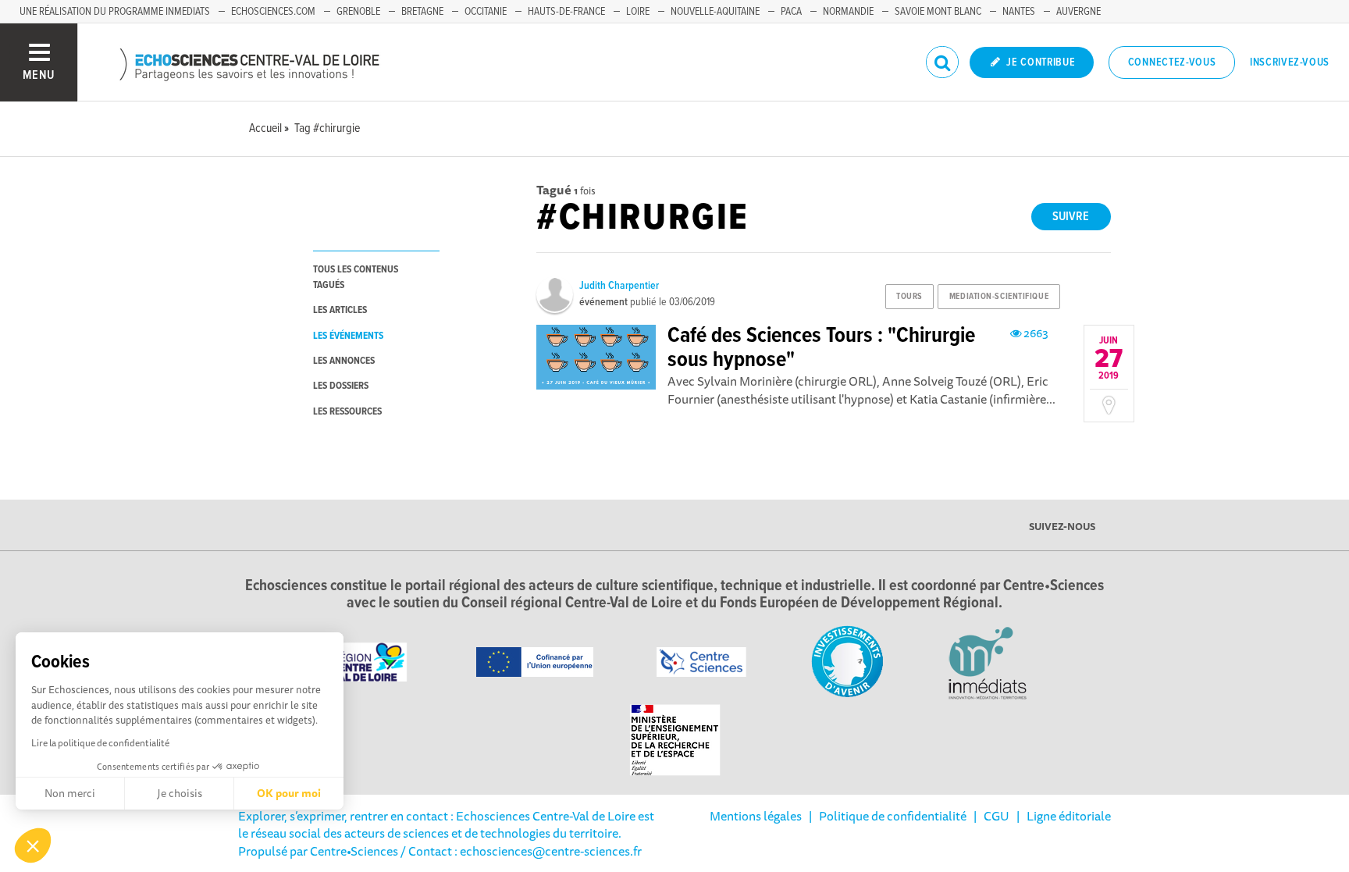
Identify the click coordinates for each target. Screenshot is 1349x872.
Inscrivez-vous (1289, 62)
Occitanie (485, 12)
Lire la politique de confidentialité (100, 742)
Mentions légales (756, 816)
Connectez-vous (1172, 62)
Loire (638, 12)
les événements (348, 336)
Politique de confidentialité (892, 816)
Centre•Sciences (354, 851)
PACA (791, 12)
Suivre (1070, 216)
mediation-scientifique (998, 296)
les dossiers (340, 386)
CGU (996, 816)
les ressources (347, 411)
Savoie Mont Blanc (938, 12)
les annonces (344, 361)
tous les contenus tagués (355, 277)
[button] (33, 845)
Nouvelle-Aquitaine (715, 12)
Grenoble (358, 12)
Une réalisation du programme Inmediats (115, 12)
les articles (340, 310)
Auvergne (1078, 12)
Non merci (69, 793)
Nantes (1018, 12)
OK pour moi (289, 793)
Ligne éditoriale (1069, 816)
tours (909, 296)
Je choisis (179, 793)
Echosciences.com (273, 12)
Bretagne (422, 12)
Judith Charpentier (619, 286)
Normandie (848, 12)
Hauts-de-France (566, 12)
